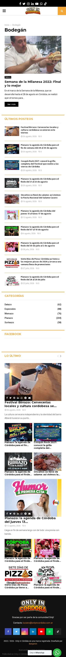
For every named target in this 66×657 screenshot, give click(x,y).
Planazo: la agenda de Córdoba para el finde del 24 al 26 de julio (40, 278)
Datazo (7, 77)
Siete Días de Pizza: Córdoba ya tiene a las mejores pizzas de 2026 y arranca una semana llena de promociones (41, 261)
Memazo (9, 313)
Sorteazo (9, 322)
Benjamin (33, 644)
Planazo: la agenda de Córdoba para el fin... (17, 443)
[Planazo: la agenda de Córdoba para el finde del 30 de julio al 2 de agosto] (12, 247)
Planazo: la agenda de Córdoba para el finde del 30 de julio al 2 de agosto (40, 244)
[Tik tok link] (45, 4)
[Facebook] (8, 631)
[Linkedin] (33, 631)
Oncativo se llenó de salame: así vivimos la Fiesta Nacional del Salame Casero (41, 196)
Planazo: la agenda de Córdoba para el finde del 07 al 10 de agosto (40, 228)
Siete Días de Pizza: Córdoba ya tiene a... (17, 586)
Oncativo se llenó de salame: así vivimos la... (47, 473)
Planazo (9, 318)
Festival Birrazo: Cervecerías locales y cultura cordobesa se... (31, 404)
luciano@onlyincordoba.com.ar (38, 623)
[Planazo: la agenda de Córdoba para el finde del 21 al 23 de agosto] (12, 183)
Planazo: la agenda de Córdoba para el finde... (18, 473)
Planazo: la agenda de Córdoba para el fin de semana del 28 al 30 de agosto (40, 146)
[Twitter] (16, 631)
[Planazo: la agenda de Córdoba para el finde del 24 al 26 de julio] (12, 281)
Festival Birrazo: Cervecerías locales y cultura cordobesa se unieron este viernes (39, 129)
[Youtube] (41, 631)
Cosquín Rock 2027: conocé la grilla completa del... (45, 445)
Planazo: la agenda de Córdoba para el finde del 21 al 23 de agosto (40, 180)
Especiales (10, 309)
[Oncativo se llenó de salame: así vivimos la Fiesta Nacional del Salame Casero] (12, 199)
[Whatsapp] (49, 631)
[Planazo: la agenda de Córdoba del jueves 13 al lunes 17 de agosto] (12, 215)
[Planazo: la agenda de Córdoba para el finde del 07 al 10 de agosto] (12, 231)
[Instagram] (24, 631)
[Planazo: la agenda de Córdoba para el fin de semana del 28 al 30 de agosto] (12, 149)
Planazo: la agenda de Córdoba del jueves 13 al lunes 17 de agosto (38, 212)
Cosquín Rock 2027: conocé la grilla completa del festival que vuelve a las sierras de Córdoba (40, 163)
